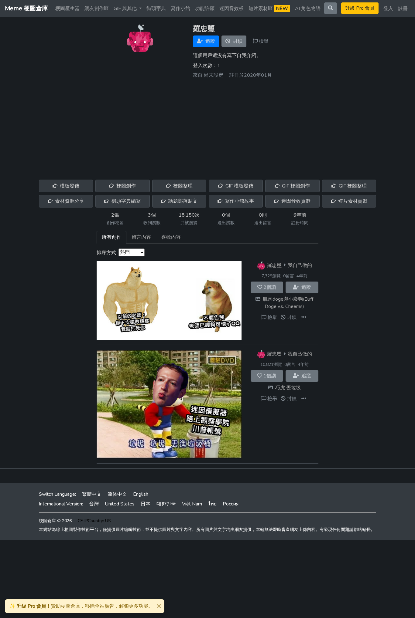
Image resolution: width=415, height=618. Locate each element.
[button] (303, 317)
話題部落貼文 (182, 201)
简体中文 (117, 494)
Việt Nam (192, 504)
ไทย (212, 504)
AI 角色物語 (308, 8)
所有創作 (111, 237)
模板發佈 (69, 186)
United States (120, 504)
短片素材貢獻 (352, 201)
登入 (388, 8)
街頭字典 (156, 8)
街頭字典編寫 (125, 201)
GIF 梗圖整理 (352, 186)
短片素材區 (268, 8)
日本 (145, 504)
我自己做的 (300, 265)
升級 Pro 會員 (360, 8)
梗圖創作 (125, 186)
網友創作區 (96, 8)
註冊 (403, 8)
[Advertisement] (207, 126)
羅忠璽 (274, 265)
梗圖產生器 (67, 8)
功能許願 (204, 8)
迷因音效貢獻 (295, 201)
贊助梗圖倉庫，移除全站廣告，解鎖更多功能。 (81, 606)
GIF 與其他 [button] (126, 8)
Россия (230, 504)
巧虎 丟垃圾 (288, 387)
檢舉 (263, 41)
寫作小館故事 (239, 201)
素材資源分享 (69, 201)
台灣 (94, 504)
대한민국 (166, 504)
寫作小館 (180, 8)
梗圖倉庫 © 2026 (55, 521)
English (140, 494)
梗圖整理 (182, 186)
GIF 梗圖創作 (295, 186)
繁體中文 (91, 494)
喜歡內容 (171, 237)
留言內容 (141, 237)
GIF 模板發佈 (238, 186)
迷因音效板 (231, 8)
